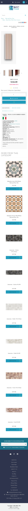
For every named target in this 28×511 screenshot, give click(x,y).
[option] (14, 47)
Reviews (4, 111)
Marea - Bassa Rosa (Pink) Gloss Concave (11, 20)
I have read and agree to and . (14, 447)
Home (2, 18)
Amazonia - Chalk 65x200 (14, 353)
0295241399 (15, 490)
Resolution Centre (14, 466)
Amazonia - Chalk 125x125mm (14, 319)
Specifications (16, 108)
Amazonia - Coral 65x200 (14, 422)
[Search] (25, 15)
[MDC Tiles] (14, 8)
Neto (18, 508)
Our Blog (14, 474)
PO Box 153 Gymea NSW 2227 (15, 498)
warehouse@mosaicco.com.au (15, 492)
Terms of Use (14, 480)
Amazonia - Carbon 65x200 (14, 284)
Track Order (14, 464)
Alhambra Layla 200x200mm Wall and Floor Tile (14, 182)
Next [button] (21, 73)
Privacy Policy (22, 447)
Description (5, 108)
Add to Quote (14, 98)
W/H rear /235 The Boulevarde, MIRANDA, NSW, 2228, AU (15, 495)
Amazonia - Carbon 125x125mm (14, 250)
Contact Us (14, 476)
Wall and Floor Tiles (9, 18)
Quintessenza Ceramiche (15, 124)
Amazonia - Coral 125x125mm (14, 387)
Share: (20, 22)
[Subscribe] (25, 444)
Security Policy (14, 485)
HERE (16, 121)
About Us (14, 471)
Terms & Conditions (15, 447)
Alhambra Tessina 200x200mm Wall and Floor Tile (14, 216)
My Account (17, 2)
